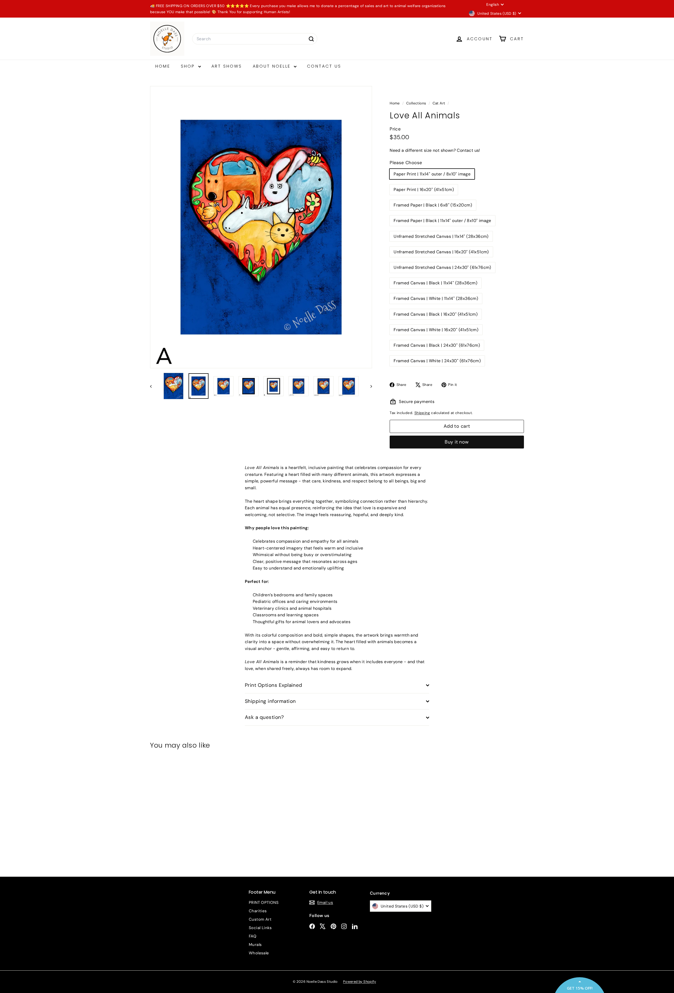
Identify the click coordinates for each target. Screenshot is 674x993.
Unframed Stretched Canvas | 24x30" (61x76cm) (442, 267)
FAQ (252, 936)
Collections (416, 103)
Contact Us (324, 66)
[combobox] (254, 39)
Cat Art (439, 103)
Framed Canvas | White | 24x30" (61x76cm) (437, 361)
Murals (255, 944)
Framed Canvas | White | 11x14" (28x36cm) (436, 298)
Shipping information (270, 701)
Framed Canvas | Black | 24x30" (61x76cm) (437, 345)
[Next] (368, 386)
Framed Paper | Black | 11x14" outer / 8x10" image (442, 220)
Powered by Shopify (359, 981)
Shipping (422, 413)
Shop (189, 66)
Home (162, 66)
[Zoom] (261, 227)
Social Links (260, 927)
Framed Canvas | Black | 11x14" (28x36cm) (435, 283)
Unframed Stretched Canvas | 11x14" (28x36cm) (441, 236)
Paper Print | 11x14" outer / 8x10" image (432, 174)
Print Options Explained (273, 685)
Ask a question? (264, 717)
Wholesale (259, 953)
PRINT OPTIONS (264, 902)
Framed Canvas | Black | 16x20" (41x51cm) (436, 314)
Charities (258, 911)
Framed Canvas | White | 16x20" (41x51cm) (436, 329)
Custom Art (260, 919)
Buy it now (457, 442)
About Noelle (273, 66)
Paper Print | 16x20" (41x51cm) (424, 189)
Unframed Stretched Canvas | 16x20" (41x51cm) (441, 252)
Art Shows (226, 66)
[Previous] (153, 386)
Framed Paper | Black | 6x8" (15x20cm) (433, 205)
